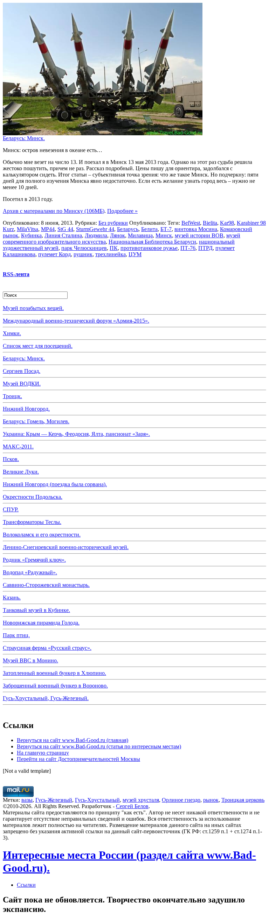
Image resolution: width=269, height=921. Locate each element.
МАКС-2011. (18, 446)
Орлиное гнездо (181, 800)
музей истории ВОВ (199, 235)
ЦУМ (135, 254)
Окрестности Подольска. (32, 497)
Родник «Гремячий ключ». (34, 560)
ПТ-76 (187, 248)
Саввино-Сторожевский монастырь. (46, 585)
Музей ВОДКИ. (22, 384)
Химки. (12, 333)
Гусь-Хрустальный (97, 800)
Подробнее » (122, 211)
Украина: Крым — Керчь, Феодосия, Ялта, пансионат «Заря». (76, 434)
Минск (164, 235)
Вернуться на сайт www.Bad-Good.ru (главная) (72, 740)
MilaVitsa (27, 229)
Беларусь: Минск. (24, 138)
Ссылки (26, 885)
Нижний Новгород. (26, 409)
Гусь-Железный (53, 800)
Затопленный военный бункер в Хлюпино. (54, 673)
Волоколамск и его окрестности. (42, 535)
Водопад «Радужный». (30, 572)
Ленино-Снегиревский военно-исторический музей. (66, 547)
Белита (149, 229)
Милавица (140, 235)
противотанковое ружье (149, 248)
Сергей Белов (132, 806)
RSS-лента (16, 274)
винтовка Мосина (195, 229)
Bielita (210, 223)
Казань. (12, 597)
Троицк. (12, 396)
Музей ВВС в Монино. (30, 660)
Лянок (117, 235)
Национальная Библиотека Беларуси (152, 242)
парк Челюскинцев (84, 248)
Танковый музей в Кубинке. (36, 610)
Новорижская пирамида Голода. (41, 623)
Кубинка (31, 235)
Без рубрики (113, 223)
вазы (27, 800)
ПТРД (205, 248)
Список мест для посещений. (38, 346)
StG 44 (65, 229)
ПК (114, 248)
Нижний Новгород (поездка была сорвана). (55, 484)
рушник (83, 254)
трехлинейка (110, 254)
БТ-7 (166, 229)
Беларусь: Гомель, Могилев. (36, 421)
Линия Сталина (63, 235)
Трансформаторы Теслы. (32, 522)
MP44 (48, 229)
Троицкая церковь (242, 800)
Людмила (96, 235)
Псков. (11, 459)
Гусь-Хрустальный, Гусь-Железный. (46, 698)
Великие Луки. (21, 472)
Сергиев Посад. (21, 371)
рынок (211, 800)
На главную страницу (43, 753)
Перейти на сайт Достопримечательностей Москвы (78, 759)
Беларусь (127, 229)
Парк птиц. (16, 635)
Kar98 (227, 223)
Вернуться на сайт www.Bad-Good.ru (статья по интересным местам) (99, 746)
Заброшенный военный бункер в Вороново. (55, 686)
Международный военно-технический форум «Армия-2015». (76, 321)
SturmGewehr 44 (95, 229)
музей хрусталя (141, 800)
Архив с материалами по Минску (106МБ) (53, 211)
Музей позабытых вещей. (33, 308)
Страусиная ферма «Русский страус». (47, 648)
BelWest (190, 223)
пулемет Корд (54, 254)
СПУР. (11, 509)
